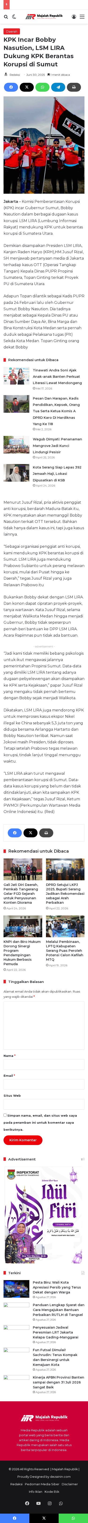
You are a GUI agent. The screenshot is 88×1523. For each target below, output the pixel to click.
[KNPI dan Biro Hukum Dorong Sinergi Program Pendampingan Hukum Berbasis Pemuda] (23, 926)
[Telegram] (58, 87)
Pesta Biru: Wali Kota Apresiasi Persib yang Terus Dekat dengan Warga (57, 1287)
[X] (27, 87)
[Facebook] (11, 87)
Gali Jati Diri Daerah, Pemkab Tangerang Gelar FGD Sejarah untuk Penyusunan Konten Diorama (21, 894)
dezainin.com (60, 1476)
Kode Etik (52, 1491)
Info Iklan (35, 1491)
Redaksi (15, 74)
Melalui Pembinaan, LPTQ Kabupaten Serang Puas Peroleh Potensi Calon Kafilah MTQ (64, 951)
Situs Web (12, 1095)
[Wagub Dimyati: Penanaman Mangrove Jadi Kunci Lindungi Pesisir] (16, 444)
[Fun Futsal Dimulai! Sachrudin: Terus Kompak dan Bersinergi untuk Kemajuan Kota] (16, 1356)
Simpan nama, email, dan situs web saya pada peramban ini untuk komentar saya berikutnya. (40, 1122)
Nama (9, 1056)
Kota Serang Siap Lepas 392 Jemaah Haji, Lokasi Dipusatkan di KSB (57, 473)
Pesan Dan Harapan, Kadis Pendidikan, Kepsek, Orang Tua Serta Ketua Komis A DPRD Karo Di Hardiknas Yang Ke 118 (56, 411)
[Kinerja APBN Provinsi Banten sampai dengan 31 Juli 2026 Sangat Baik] (16, 1384)
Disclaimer (70, 1484)
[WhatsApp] (42, 87)
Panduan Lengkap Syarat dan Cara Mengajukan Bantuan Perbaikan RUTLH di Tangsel (58, 1310)
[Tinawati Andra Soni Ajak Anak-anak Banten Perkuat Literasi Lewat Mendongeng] (16, 376)
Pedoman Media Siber (42, 1484)
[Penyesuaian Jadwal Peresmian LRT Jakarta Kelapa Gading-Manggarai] (16, 1334)
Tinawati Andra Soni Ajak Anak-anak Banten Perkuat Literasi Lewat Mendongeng (57, 376)
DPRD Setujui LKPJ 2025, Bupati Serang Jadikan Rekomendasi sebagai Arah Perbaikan (65, 894)
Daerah (11, 31)
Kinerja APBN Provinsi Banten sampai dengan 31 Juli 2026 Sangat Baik (58, 1382)
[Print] (74, 87)
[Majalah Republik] (44, 16)
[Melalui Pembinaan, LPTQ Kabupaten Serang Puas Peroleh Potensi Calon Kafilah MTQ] (65, 926)
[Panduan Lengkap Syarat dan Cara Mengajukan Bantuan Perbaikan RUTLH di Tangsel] (16, 1311)
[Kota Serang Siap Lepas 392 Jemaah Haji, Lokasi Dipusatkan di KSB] (16, 473)
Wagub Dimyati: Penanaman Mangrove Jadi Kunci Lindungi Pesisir (57, 445)
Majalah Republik (65, 1469)
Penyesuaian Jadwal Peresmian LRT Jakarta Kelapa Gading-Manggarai (55, 1332)
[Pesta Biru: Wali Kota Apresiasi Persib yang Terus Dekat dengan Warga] (16, 1289)
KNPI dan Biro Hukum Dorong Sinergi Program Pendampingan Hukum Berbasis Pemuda (22, 953)
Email (9, 1075)
